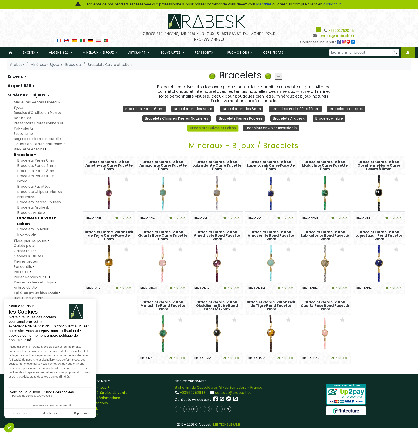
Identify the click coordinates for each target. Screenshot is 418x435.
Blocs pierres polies (31, 240)
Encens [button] (29, 52)
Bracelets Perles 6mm (144, 108)
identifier (264, 4)
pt (227, 409)
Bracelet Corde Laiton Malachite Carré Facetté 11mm (325, 165)
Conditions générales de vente (101, 392)
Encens (16, 76)
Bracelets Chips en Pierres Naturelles (176, 118)
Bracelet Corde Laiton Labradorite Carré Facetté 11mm (216, 165)
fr (178, 409)
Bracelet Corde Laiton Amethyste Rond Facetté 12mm (217, 235)
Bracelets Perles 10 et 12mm (295, 108)
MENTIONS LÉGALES (227, 424)
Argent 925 (20, 85)
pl (219, 409)
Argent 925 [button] (59, 52)
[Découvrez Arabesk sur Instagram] (344, 42)
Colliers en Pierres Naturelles (39, 144)
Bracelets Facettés (346, 108)
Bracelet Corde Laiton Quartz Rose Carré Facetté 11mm (162, 235)
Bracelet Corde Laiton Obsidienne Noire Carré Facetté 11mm (378, 165)
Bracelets (24, 154)
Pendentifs (23, 266)
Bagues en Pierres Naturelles (38, 138)
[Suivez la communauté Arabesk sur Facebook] (339, 42)
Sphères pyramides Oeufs (36, 292)
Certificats (273, 52)
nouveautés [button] (171, 52)
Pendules (22, 271)
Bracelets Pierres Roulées (240, 118)
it (203, 409)
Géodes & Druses (28, 256)
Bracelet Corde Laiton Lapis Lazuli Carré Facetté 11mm (271, 165)
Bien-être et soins (29, 149)
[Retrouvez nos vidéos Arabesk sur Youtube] (349, 42)
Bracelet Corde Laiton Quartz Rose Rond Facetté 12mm (325, 305)
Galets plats (24, 245)
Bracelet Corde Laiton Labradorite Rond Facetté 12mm (325, 235)
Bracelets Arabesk (289, 118)
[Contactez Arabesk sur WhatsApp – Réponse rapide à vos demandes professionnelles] (222, 399)
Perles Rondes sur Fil (31, 277)
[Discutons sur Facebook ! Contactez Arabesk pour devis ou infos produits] (229, 399)
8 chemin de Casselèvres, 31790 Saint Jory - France (218, 387)
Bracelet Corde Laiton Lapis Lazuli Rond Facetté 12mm (378, 235)
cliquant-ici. (333, 4)
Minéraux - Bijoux (27, 95)
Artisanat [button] (137, 52)
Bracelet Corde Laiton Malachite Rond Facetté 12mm (162, 305)
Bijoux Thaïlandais (28, 297)
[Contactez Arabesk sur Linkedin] (354, 42)
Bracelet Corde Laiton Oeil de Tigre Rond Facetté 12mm (271, 305)
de (211, 409)
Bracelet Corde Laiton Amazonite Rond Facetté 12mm (271, 235)
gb (186, 409)
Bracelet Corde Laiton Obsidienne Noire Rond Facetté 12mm (217, 305)
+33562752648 (341, 30)
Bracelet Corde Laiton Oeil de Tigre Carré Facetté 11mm (109, 235)
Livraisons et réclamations (97, 397)
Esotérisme (23, 133)
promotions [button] (238, 52)
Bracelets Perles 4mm (193, 108)
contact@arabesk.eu (335, 35)
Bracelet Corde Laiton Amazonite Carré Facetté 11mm (163, 165)
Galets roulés (25, 250)
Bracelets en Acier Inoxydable (271, 127)
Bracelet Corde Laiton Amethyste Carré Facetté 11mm (109, 165)
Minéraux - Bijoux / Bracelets (244, 145)
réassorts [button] (204, 52)
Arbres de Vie (25, 287)
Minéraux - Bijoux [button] (99, 52)
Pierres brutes (26, 261)
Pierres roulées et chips (34, 282)
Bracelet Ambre (329, 118)
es (194, 409)
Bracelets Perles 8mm (242, 108)
